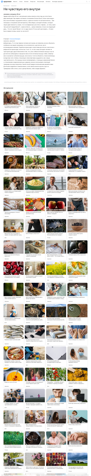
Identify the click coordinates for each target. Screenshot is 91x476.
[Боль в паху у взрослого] (77, 420)
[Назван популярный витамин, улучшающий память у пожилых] (35, 165)
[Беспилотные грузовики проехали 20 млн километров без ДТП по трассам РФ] (56, 314)
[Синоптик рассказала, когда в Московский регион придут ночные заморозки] (56, 229)
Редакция (38, 475)
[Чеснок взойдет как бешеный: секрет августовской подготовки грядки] (14, 123)
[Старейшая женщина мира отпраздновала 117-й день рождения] (56, 441)
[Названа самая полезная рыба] (14, 335)
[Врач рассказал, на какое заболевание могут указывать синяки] (77, 102)
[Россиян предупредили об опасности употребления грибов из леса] (35, 314)
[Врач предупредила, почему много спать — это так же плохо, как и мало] (56, 250)
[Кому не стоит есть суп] (14, 378)
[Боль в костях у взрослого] (77, 441)
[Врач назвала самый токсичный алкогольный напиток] (14, 293)
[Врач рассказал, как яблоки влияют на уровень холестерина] (14, 144)
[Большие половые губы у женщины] (56, 102)
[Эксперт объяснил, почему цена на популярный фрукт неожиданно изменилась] (35, 144)
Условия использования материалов (48, 475)
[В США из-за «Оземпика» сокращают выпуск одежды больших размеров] (56, 123)
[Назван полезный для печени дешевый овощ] (35, 208)
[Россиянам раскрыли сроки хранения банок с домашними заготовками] (56, 463)
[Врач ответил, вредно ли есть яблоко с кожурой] (56, 208)
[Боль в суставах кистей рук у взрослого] (14, 250)
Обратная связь (59, 475)
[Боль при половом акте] (77, 123)
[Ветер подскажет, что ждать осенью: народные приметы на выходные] (35, 399)
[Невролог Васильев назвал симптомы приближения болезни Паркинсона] (14, 463)
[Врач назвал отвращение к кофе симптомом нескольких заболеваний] (56, 399)
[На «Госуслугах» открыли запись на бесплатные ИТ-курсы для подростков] (56, 420)
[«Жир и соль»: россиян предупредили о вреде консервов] (77, 314)
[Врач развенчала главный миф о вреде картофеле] (35, 293)
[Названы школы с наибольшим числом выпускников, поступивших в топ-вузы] (14, 314)
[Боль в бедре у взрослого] (35, 229)
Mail (2, 475)
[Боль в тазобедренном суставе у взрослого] (77, 208)
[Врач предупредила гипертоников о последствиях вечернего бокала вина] (35, 420)
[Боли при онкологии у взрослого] (77, 399)
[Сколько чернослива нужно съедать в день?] (77, 229)
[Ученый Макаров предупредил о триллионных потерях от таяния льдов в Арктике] (56, 144)
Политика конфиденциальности (82, 475)
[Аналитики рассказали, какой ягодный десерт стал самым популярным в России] (14, 271)
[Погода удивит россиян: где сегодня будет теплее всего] (77, 463)
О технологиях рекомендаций (69, 475)
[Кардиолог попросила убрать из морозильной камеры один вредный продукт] (35, 123)
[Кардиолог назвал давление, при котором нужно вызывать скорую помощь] (56, 293)
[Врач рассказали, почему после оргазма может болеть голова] (77, 187)
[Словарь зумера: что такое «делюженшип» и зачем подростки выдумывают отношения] (14, 399)
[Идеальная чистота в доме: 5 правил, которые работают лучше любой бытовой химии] (14, 229)
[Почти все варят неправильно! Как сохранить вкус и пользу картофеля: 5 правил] (35, 187)
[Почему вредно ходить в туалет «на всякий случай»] (35, 271)
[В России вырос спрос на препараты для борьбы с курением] (77, 144)
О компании (6, 475)
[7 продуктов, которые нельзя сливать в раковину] (35, 250)
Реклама (11, 475)
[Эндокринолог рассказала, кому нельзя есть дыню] (77, 271)
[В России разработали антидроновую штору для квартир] (56, 356)
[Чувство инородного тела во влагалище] (14, 208)
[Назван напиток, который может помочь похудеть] (14, 187)
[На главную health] (7, 1)
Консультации (6, 5)
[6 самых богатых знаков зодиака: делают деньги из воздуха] (56, 187)
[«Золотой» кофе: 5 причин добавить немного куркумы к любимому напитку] (77, 378)
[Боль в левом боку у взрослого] (77, 293)
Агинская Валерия (15, 39)
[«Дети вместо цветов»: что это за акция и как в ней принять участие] (35, 463)
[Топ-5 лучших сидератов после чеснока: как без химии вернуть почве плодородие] (14, 441)
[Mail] (2, 1)
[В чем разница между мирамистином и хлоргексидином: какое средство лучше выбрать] (77, 356)
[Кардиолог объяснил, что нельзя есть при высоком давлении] (14, 165)
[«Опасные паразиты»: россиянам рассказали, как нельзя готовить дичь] (56, 165)
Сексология (13, 5)
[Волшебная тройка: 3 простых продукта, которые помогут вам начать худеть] (14, 356)
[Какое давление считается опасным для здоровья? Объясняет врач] (35, 102)
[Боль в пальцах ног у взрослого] (77, 335)
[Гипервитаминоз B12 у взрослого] (77, 250)
